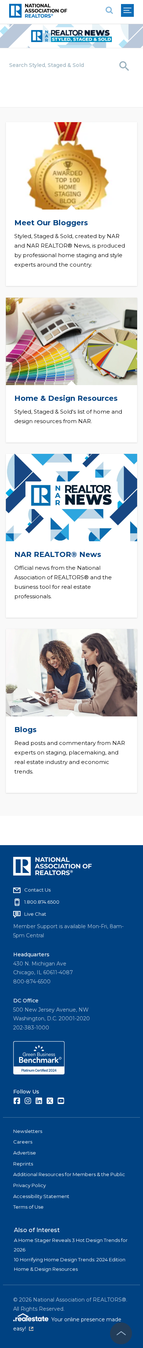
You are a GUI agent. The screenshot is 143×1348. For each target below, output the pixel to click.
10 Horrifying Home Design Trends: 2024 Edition (69, 1259)
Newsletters (27, 1131)
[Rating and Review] (39, 1072)
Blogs (25, 729)
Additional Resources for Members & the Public (69, 1174)
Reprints (23, 1164)
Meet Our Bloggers (51, 223)
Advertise (24, 1153)
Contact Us (37, 890)
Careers (22, 1142)
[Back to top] (121, 1333)
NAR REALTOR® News (57, 554)
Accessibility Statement (41, 1196)
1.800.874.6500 (41, 902)
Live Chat (35, 914)
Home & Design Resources (66, 398)
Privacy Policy (29, 1185)
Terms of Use (28, 1207)
